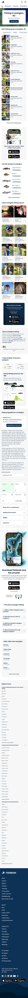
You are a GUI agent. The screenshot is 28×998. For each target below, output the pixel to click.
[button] (7, 487)
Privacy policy (5, 891)
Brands (4, 905)
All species (5, 958)
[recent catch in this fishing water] (8, 214)
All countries (5, 950)
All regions (5, 953)
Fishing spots (5, 936)
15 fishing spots (16, 176)
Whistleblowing (6, 896)
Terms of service (6, 893)
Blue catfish (15, 191)
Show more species (14, 197)
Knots (3, 910)
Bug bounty (5, 915)
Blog (3, 907)
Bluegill (15, 32)
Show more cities (14, 674)
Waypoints (4, 944)
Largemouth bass (7, 32)
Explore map (14, 21)
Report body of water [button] (7, 899)
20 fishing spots (16, 170)
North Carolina (11, 18)
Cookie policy (5, 918)
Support (4, 883)
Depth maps (5, 939)
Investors (4, 886)
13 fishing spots (16, 187)
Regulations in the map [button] (14, 425)
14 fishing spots (16, 181)
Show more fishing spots (14, 123)
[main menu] (25, 2)
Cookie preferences (7, 920)
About (3, 878)
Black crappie (15, 185)
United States (17, 18)
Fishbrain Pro (5, 926)
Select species (6, 472)
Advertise (4, 888)
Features (4, 929)
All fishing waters (6, 961)
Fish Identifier (5, 934)
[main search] (22, 2)
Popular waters (6, 912)
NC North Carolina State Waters (12, 420)
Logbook (4, 942)
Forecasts (4, 931)
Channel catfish (23, 32)
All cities (4, 955)
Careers (4, 881)
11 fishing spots (16, 193)
